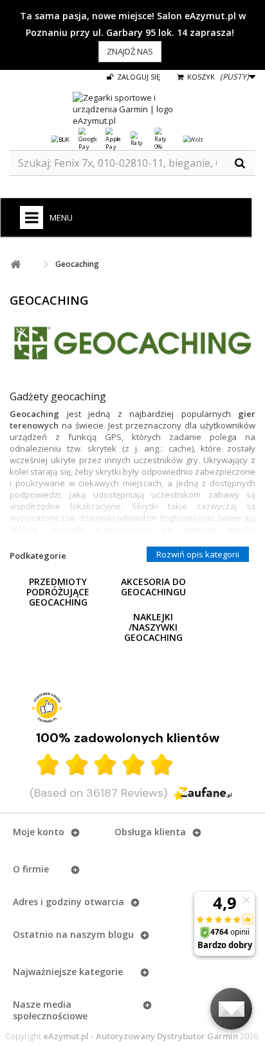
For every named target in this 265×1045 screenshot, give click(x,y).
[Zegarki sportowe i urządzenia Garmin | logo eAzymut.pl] (132, 109)
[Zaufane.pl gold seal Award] (47, 707)
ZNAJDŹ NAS (130, 51)
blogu (121, 934)
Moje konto (38, 832)
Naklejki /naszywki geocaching (153, 627)
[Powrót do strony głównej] (15, 265)
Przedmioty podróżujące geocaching (57, 591)
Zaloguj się (137, 76)
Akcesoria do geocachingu (153, 586)
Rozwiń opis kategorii (197, 554)
